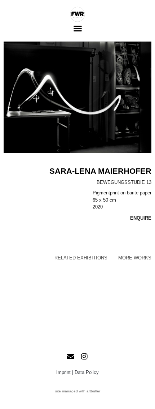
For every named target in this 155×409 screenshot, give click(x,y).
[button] (77, 28)
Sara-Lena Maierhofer (100, 171)
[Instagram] (84, 357)
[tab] (80, 258)
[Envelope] (71, 357)
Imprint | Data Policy (77, 372)
